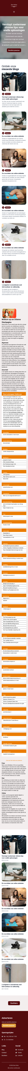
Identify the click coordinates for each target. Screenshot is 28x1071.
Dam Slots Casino (7, 535)
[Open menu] (14, 11)
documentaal (6, 443)
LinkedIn (20, 1055)
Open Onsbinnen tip (8, 508)
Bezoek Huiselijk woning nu (10, 588)
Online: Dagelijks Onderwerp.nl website (13, 548)
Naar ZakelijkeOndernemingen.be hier (13, 550)
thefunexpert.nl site (8, 516)
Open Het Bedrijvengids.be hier (11, 586)
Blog (3, 1049)
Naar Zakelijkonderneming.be (10, 642)
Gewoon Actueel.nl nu (8, 699)
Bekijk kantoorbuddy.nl (9, 583)
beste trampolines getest (9, 697)
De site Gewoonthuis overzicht (11, 651)
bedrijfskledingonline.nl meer (10, 567)
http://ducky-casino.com (9, 476)
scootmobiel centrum (8, 670)
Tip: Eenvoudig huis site (9, 617)
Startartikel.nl (6, 533)
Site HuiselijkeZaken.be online (11, 621)
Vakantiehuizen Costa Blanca (10, 720)
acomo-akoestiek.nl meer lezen (11, 434)
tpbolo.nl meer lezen (8, 689)
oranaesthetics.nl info (8, 537)
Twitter (20, 1052)
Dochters (4, 1055)
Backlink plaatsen (14, 50)
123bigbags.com (7, 729)
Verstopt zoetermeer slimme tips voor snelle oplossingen (14, 27)
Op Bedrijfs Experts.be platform (11, 546)
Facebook (20, 1049)
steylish (5, 600)
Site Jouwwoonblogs (8, 462)
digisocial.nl (6, 598)
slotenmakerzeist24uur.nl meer (11, 680)
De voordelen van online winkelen (13, 136)
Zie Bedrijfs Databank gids (10, 745)
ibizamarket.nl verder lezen (10, 653)
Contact (4, 1052)
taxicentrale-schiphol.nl (9, 661)
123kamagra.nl (7, 609)
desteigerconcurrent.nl (9, 575)
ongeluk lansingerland (9, 754)
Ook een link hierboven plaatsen (14, 760)
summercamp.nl (7, 712)
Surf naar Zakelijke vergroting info (11, 630)
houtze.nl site (6, 525)
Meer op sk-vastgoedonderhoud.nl (11, 495)
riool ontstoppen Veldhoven (15, 412)
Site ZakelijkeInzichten (9, 466)
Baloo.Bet (5, 479)
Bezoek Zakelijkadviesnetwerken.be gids (13, 703)
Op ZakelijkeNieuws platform (10, 628)
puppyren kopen (7, 460)
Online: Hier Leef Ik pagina (10, 619)
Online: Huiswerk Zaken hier (10, 701)
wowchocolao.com (8, 487)
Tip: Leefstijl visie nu (8, 640)
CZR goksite (6, 474)
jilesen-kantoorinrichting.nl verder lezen (13, 558)
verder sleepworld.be (8, 451)
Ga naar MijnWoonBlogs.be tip (11, 623)
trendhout (5, 737)
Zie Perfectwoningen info (9, 464)
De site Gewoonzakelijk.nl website (12, 638)
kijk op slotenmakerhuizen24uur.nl (11, 678)
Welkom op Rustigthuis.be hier (11, 590)
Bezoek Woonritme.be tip (9, 625)
